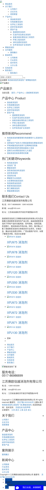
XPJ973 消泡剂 (17, 302)
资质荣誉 (13, 14)
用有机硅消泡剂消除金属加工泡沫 (20, 148)
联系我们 (8, 70)
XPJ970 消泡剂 (17, 262)
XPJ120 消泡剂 (17, 272)
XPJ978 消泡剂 (17, 252)
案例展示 (13, 52)
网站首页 (8, 4)
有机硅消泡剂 (13, 80)
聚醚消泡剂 (9, 47)
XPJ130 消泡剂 (17, 332)
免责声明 (26, 407)
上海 (21, 410)
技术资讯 (13, 62)
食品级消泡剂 (15, 19)
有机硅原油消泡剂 (14, 183)
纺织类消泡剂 (12, 173)
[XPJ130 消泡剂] (14, 327)
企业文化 (13, 11)
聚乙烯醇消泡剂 (13, 188)
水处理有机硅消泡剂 (15, 180)
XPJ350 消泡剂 (17, 282)
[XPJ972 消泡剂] (14, 306)
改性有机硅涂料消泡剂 (16, 170)
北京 (25, 410)
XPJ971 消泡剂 (17, 322)
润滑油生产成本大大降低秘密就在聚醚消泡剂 (25, 142)
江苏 (13, 410)
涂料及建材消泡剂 (20, 42)
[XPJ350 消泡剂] (14, 276)
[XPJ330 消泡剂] (14, 286)
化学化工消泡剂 (16, 24)
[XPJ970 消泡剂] (14, 256)
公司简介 (13, 9)
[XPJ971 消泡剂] (14, 316)
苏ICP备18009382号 (25, 402)
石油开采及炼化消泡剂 (22, 34)
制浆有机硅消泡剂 (14, 185)
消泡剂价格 (11, 175)
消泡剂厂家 (22, 80)
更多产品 (13, 29)
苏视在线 (19, 407)
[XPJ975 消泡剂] (14, 236)
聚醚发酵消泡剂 (13, 191)
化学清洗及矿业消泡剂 (22, 44)
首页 (13, 92)
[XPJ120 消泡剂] (14, 266)
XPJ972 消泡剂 (17, 312)
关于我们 (8, 6)
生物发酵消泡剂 (16, 21)
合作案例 (8, 50)
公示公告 (13, 65)
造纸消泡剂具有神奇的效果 (17, 153)
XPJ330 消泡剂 (17, 292)
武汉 (17, 410)
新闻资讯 (8, 55)
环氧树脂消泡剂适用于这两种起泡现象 (22, 145)
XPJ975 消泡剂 (17, 242)
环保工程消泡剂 (19, 39)
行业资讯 (13, 60)
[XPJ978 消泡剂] (14, 246)
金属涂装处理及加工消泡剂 (23, 37)
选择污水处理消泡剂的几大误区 (19, 150)
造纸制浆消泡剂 (19, 32)
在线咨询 (8, 67)
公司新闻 (13, 57)
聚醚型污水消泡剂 (14, 178)
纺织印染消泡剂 (16, 27)
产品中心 (8, 16)
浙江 (29, 410)
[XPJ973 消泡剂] (14, 296)
